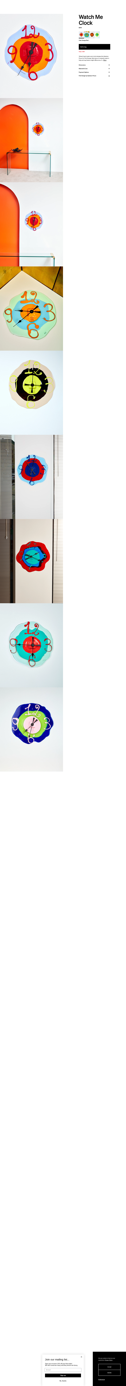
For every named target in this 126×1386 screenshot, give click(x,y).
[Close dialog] (81, 1356)
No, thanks (63, 1381)
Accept (109, 1367)
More (104, 60)
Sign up (63, 1375)
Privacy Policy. (109, 1360)
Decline (109, 1373)
